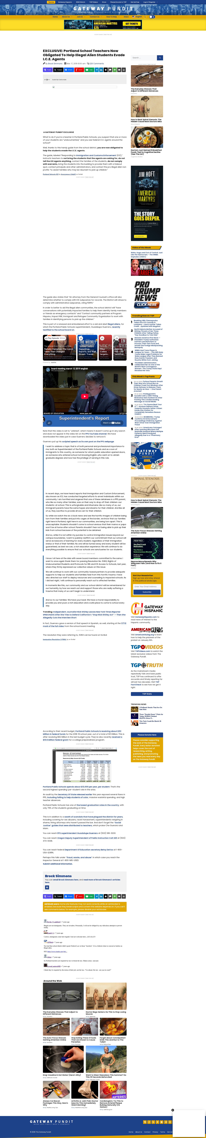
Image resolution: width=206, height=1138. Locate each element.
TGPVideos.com (142, 651)
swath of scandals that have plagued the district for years (93, 816)
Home (55, 17)
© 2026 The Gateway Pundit (40, 1132)
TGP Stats (147, 694)
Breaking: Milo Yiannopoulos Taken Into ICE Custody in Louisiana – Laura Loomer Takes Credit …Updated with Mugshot (147, 323)
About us (138, 1132)
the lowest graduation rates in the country (98, 805)
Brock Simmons (58, 876)
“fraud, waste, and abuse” (79, 857)
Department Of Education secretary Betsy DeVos (89, 849)
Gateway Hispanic (65, 2)
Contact (147, 1132)
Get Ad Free (135, 2)
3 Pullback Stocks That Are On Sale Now (150, 708)
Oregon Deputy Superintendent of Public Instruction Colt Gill (87, 838)
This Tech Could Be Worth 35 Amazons (150, 722)
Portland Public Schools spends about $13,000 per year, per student (76, 786)
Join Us (80, 17)
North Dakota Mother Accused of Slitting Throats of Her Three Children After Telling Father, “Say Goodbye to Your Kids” (148, 332)
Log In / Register (149, 2)
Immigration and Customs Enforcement (96, 155)
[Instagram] (170, 1122)
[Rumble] (161, 1122)
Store (104, 2)
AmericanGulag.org (144, 634)
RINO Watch (80, 2)
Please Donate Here (147, 735)
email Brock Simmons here (65, 879)
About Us (66, 17)
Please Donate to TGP (118, 2)
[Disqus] (85, 945)
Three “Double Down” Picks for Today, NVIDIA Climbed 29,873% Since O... (151, 716)
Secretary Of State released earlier (75, 794)
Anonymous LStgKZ (68, 174)
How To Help (111, 17)
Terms (162, 1132)
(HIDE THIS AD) (108, 34)
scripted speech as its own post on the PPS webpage (88, 441)
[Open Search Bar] (145, 17)
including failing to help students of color (67, 797)
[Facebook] (157, 1122)
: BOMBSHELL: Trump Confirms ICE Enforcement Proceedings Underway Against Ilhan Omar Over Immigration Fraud (148, 421)
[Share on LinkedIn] (101, 70)
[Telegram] (166, 1122)
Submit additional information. (58, 864)
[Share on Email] (119, 70)
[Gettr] (149, 1122)
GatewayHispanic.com (146, 617)
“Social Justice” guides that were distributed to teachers (82, 824)
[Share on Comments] (110, 70)
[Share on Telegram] (97, 70)
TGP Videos (93, 2)
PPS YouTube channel (96, 433)
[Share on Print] (124, 70)
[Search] (160, 57)
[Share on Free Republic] (106, 70)
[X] (153, 1122)
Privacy (155, 1132)
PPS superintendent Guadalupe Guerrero (77, 833)
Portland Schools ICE (50, 174)
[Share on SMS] (115, 70)
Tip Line (51, 2)
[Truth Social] (145, 1122)
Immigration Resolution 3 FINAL (54, 639)
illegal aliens (114, 324)
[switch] (152, 16)
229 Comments (96, 63)
